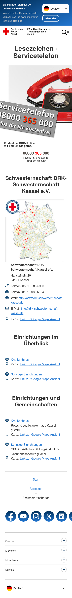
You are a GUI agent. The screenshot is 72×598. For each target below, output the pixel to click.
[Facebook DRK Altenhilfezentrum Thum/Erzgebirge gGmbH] (10, 516)
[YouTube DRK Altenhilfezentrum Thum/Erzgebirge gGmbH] (23, 516)
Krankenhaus (20, 359)
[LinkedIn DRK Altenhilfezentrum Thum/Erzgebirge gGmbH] (61, 516)
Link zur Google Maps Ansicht (40, 319)
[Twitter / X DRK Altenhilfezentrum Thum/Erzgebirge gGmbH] (49, 516)
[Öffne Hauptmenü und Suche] (65, 32)
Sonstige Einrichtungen (26, 374)
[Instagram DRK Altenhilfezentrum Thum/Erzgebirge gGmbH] (36, 516)
